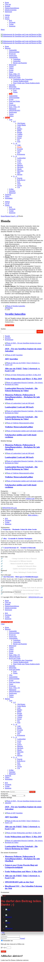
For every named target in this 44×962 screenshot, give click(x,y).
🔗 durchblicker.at (7, 594)
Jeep (18, 152)
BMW (19, 130)
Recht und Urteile (14, 77)
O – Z (15, 176)
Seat (18, 182)
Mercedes (20, 171)
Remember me (8, 940)
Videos (11, 68)
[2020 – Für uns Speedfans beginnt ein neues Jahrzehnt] (24, 345)
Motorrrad (12, 193)
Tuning (11, 66)
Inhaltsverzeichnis (10, 10)
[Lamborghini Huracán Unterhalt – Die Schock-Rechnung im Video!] (24, 384)
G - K (16, 216)
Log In (3, 951)
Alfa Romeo (21, 123)
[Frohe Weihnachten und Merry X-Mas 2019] (23, 375)
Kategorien (4, 493)
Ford (18, 141)
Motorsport (12, 65)
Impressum (8, 12)
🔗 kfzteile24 (5, 563)
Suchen (3, 329)
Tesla (19, 183)
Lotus (19, 162)
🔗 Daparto (4, 561)
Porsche (19, 178)
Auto (10, 119)
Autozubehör (13, 57)
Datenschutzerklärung (12, 8)
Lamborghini (21, 158)
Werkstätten (8, 198)
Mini (18, 172)
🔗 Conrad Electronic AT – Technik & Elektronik (18, 548)
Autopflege (16, 59)
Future (11, 72)
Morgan (19, 174)
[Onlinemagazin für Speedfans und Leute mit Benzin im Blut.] (21, 35)
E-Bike (11, 189)
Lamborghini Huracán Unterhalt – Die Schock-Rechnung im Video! (21, 389)
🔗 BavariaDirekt (6, 590)
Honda (19, 147)
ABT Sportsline (11, 359)
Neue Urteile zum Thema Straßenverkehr (26, 83)
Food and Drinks (14, 88)
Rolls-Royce (21, 180)
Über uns (8, 4)
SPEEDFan (8, 308)
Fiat (18, 140)
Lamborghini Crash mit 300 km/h (19, 407)
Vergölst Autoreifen (15, 314)
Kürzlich (8, 338)
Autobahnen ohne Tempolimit (22, 79)
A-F (14, 121)
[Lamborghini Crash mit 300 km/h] (19, 403)
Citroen (19, 136)
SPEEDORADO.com (35, 597)
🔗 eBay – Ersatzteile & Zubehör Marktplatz (16, 538)
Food (14, 90)
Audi (18, 127)
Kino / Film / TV (14, 74)
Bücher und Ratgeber (20, 63)
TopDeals (8, 194)
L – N (15, 156)
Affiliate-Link (29, 498)
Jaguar (19, 151)
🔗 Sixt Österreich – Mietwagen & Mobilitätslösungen (19, 577)
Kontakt (7, 6)
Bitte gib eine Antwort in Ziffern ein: (12, 944)
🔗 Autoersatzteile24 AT (8, 566)
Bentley (19, 129)
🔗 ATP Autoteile (6, 569)
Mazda (19, 169)
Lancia (19, 163)
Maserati (20, 165)
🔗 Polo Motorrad (6, 572)
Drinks (15, 92)
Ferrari (19, 138)
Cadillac (20, 134)
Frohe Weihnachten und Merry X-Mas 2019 (23, 379)
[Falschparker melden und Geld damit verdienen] (24, 431)
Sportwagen (13, 55)
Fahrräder (12, 85)
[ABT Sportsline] (14, 355)
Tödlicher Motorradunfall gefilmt (19, 427)
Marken (7, 118)
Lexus (19, 160)
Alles (10, 94)
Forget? (22, 938)
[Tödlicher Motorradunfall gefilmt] (19, 423)
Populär (7, 336)
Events (11, 70)
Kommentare (9, 339)
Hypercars (12, 54)
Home (7, 2)
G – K (15, 143)
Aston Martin (21, 125)
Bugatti (19, 132)
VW (18, 187)
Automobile (13, 50)
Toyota (19, 185)
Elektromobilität (14, 52)
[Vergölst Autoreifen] (15, 306)
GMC (19, 145)
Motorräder (12, 87)
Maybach (20, 167)
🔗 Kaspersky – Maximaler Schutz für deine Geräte (19, 529)
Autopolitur (17, 61)
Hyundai (20, 149)
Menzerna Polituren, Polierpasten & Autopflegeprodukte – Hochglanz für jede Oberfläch (22, 397)
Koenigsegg (21, 154)
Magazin (8, 48)
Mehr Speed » (9, 325)
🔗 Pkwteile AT (6, 558)
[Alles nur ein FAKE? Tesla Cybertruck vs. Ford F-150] (24, 365)
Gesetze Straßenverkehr (20, 81)
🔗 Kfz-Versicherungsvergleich (10, 587)
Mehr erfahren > (33, 515)
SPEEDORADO (14, 76)
